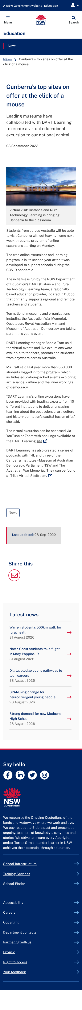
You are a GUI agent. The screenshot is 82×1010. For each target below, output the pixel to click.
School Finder (14, 884)
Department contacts (19, 932)
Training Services (26, 874)
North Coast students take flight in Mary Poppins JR (34, 654)
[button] (8, 19)
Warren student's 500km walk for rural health (35, 632)
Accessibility (13, 903)
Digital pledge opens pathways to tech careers (35, 676)
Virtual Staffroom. (35, 476)
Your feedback (14, 972)
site (42, 441)
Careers (9, 912)
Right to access (15, 962)
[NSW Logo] (41, 19)
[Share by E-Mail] (14, 580)
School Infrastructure (29, 864)
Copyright (11, 922)
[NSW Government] (41, 797)
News (12, 46)
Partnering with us (17, 942)
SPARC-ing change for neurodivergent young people (32, 697)
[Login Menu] (75, 5)
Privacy (9, 952)
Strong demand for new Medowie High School (35, 719)
